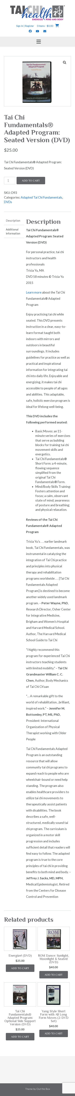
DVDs (8, 202)
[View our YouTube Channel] (37, 31)
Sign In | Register (25, 25)
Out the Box (43, 1088)
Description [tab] (13, 220)
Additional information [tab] (13, 231)
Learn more (34, 292)
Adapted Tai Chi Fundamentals (41, 197)
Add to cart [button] (20, 968)
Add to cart (31, 180)
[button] (64, 62)
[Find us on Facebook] (30, 31)
